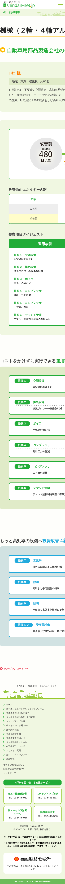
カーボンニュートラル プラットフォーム (25, 709)
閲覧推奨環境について (13, 769)
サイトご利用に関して (13, 765)
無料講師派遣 (12, 729)
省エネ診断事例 (13, 734)
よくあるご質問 (13, 750)
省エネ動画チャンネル (16, 742)
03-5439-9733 (51, 797)
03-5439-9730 (20, 817)
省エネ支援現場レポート (17, 738)
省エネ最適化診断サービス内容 (20, 717)
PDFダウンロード (14, 668)
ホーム (9, 704)
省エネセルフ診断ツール (17, 725)
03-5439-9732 (20, 797)
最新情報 (10, 759)
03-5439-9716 (51, 816)
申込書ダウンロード (15, 746)
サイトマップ (9, 773)
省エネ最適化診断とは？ (17, 713)
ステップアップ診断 (15, 721)
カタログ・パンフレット (17, 754)
